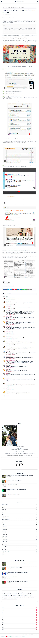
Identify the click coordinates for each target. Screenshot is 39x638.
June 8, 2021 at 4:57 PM (10, 304)
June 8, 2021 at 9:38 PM (10, 308)
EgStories (7, 301)
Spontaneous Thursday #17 (11, 484)
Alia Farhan (8, 378)
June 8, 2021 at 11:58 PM (10, 324)
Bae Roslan (8, 306)
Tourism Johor (19, 526)
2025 (19, 609)
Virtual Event (4, 598)
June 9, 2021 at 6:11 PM (10, 371)
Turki (19, 553)
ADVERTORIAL (31, 634)
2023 (19, 612)
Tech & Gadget (7, 7)
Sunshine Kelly (8, 356)
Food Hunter (10, 593)
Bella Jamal (8, 310)
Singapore (19, 522)
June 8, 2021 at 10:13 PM (10, 314)
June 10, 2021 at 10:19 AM (10, 381)
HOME (23, 634)
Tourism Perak (19, 536)
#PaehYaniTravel (19, 504)
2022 (19, 614)
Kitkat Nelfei (8, 336)
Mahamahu (8, 340)
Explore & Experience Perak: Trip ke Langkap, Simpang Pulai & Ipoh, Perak (19, 475)
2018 (19, 620)
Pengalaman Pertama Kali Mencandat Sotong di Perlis (16, 489)
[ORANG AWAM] (4, 573)
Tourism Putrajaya (19, 539)
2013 (19, 629)
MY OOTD (29, 593)
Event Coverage (5, 593)
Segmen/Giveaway (15, 597)
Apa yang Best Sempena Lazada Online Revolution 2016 (16, 581)
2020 (19, 617)
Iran (19, 514)
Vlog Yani (19, 554)
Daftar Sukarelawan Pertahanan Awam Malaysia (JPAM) (17, 572)
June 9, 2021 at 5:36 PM (10, 367)
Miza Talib (7, 391)
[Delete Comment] (14, 299)
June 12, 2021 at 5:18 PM (10, 385)
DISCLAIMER (36, 634)
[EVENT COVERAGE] (4, 568)
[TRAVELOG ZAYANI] (4, 564)
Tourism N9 (19, 532)
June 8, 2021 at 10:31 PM (10, 319)
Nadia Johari (8, 326)
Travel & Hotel (19, 546)
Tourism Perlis (19, 537)
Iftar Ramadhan (20, 593)
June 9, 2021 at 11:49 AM (10, 349)
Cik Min (7, 365)
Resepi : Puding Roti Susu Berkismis (12, 494)
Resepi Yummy (5, 597)
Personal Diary (25, 595)
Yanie (7, 373)
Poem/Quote (30, 595)
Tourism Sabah (19, 541)
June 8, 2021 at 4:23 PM (10, 299)
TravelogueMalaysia (19, 551)
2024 (19, 610)
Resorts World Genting (19, 519)
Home (3, 7)
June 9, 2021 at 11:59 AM (10, 354)
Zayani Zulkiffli (5, 14)
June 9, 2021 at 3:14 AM (10, 329)
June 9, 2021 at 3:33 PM (10, 358)
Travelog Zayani (19, 549)
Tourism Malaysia (19, 529)
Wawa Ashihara (8, 331)
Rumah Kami (10, 597)
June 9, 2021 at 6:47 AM (10, 334)
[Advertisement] (19, 415)
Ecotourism (19, 507)
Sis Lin (7, 351)
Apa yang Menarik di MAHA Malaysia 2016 (14, 480)
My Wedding (15, 595)
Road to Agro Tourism (19, 521)
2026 (19, 607)
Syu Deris (7, 387)
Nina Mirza (7, 383)
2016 (19, 624)
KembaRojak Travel (19, 516)
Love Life (25, 593)
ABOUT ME (26, 634)
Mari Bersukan (5, 595)
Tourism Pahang (19, 534)
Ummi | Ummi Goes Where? (10, 360)
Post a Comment (6, 395)
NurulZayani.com (19, 1)
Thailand (19, 524)
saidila (7, 321)
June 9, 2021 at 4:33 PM (10, 363)
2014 (19, 627)
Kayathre (7, 369)
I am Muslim (15, 593)
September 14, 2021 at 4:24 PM (11, 393)
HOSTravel (19, 511)
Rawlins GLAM (8, 316)
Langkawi (19, 517)
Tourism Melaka (19, 531)
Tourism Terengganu (19, 544)
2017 (19, 622)
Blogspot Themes (10, 636)
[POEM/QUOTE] (4, 577)
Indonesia (19, 512)
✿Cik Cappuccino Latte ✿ (10, 297)
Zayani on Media (14, 598)
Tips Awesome (11, 286)
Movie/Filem (10, 595)
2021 (19, 615)
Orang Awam (20, 595)
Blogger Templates (22, 636)
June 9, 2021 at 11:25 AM (10, 344)
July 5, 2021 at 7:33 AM (10, 389)
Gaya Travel (19, 509)
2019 (19, 619)
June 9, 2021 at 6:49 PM (10, 376)
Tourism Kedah (19, 527)
